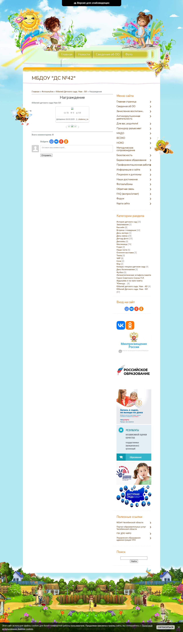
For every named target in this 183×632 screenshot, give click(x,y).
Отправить (46, 155)
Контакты (71, 63)
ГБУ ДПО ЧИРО (124, 533)
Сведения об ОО (108, 54)
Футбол (120, 272)
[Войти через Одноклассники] (66, 141)
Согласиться (165, 627)
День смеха (122, 236)
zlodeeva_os (83, 119)
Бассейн (120, 227)
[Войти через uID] (51, 141)
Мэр (118, 264)
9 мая (119, 247)
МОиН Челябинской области (130, 522)
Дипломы (121, 241)
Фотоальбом (47, 91)
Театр (119, 255)
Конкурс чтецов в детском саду (131, 266)
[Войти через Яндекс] (61, 141)
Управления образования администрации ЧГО (129, 539)
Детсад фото (123, 238)
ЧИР (119, 258)
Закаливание (123, 224)
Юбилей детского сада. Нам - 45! (132, 286)
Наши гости (122, 250)
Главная (35, 91)
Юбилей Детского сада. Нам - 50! (71, 91)
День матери (123, 233)
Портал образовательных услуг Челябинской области (131, 528)
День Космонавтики (126, 269)
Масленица (122, 244)
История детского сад (127, 222)
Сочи (119, 261)
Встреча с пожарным (126, 230)
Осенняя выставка (125, 252)
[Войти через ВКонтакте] (56, 141)
